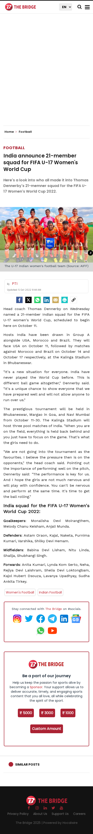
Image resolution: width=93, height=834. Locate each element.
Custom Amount (46, 728)
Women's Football (20, 592)
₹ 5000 (26, 712)
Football (14, 148)
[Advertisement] (46, 73)
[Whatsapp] (37, 300)
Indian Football (50, 592)
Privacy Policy (18, 814)
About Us (40, 814)
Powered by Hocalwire (60, 823)
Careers (79, 814)
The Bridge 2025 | (29, 823)
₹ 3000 (47, 712)
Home (9, 132)
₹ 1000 (68, 712)
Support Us (60, 814)
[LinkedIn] (46, 300)
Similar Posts (27, 764)
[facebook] (19, 300)
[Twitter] (28, 300)
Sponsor (36, 687)
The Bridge (53, 609)
